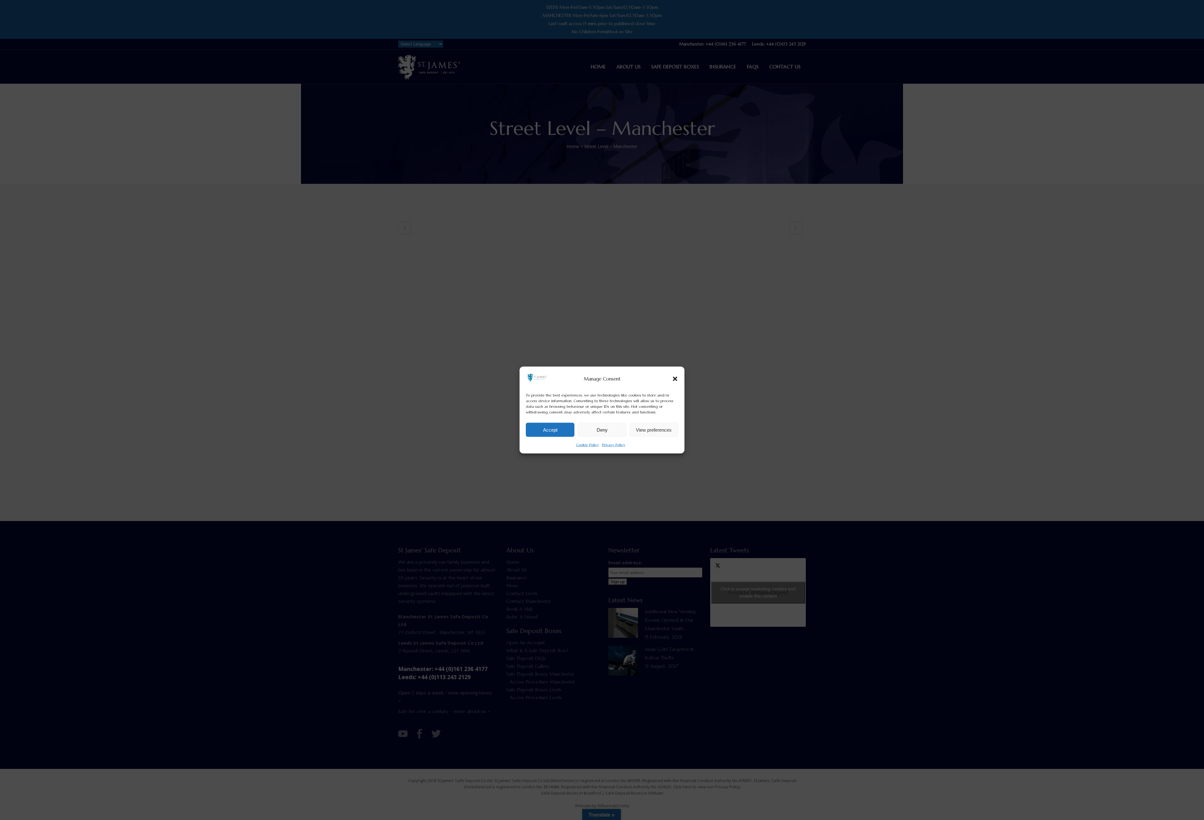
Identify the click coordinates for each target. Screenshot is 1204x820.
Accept (550, 429)
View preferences (654, 429)
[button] (675, 378)
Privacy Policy (613, 444)
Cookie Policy (587, 444)
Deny (602, 429)
